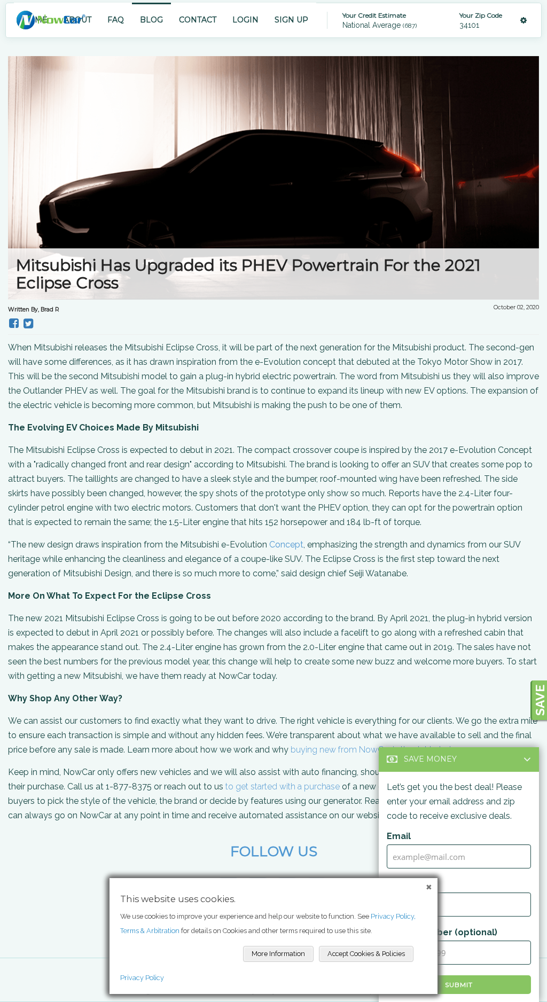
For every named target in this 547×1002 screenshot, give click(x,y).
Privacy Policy (142, 978)
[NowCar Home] (50, 20)
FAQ (115, 20)
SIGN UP (291, 20)
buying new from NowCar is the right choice (375, 750)
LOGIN (245, 20)
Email (399, 836)
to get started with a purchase (282, 786)
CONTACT (197, 20)
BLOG (151, 20)
